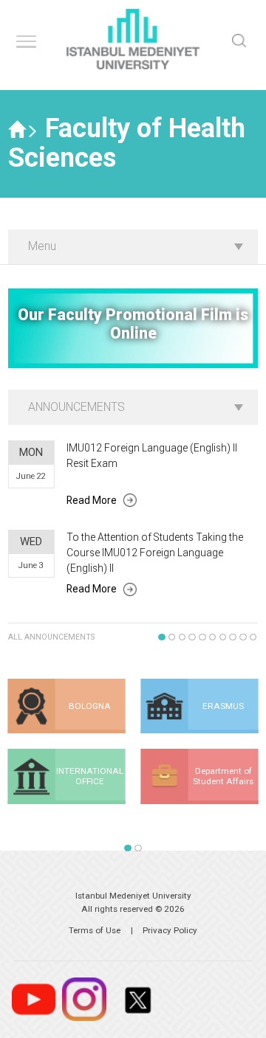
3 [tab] (182, 637)
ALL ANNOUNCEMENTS (51, 637)
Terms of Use (94, 930)
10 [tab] (253, 637)
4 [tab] (192, 637)
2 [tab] (172, 637)
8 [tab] (232, 637)
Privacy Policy (170, 930)
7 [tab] (223, 637)
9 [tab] (243, 637)
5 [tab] (202, 637)
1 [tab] (162, 637)
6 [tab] (212, 637)
